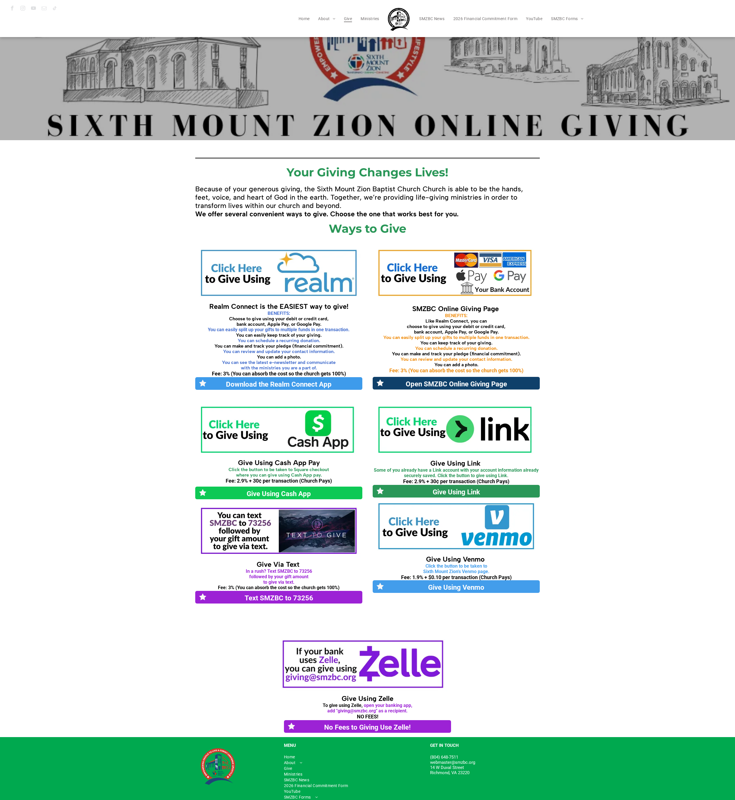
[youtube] (33, 9)
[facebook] (12, 9)
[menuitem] (304, 19)
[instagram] (22, 9)
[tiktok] (54, 9)
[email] (44, 9)
